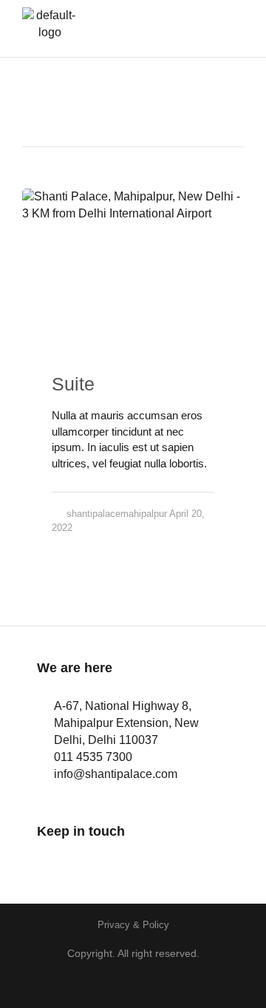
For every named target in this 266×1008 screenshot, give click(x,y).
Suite (73, 383)
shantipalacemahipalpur (116, 513)
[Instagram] (87, 860)
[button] (222, 28)
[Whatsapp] (127, 860)
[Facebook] (46, 860)
